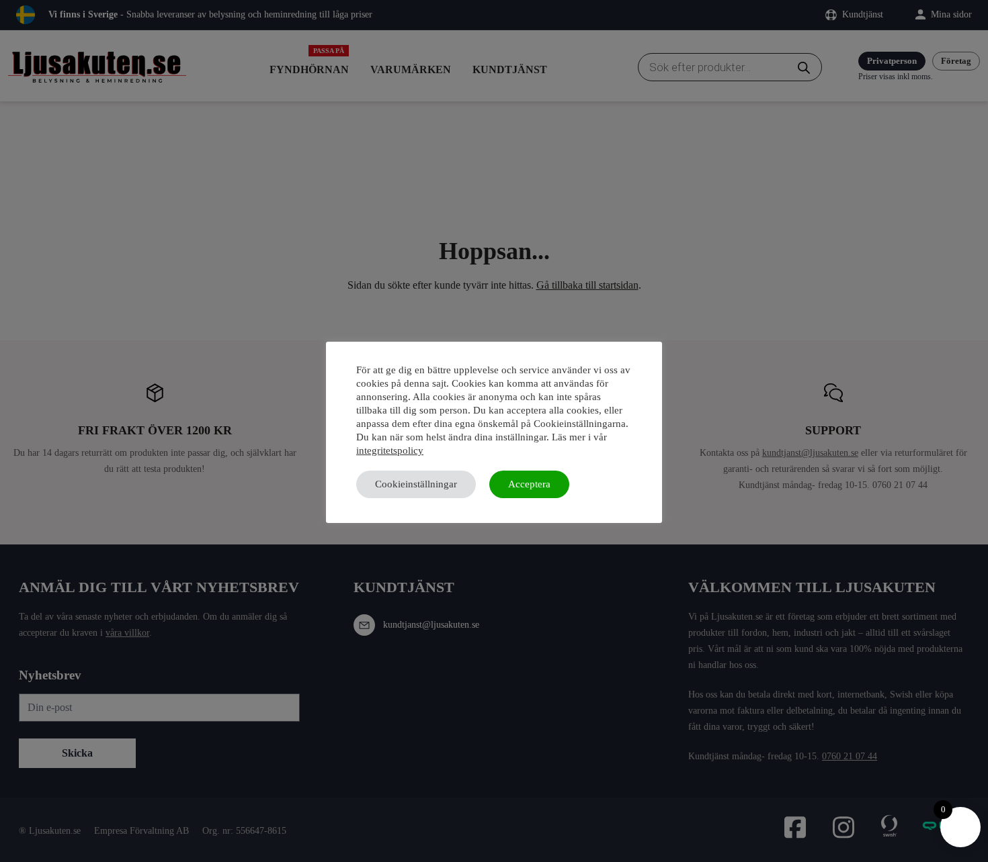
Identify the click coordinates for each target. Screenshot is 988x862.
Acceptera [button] (529, 484)
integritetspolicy (389, 450)
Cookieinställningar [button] (416, 484)
